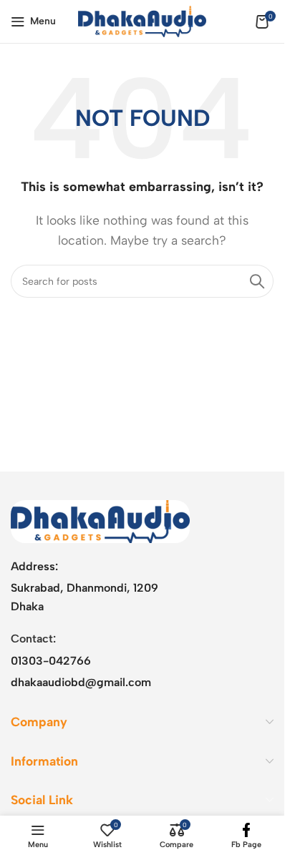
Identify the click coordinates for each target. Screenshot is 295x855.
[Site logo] (142, 20)
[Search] (257, 281)
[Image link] (100, 520)
